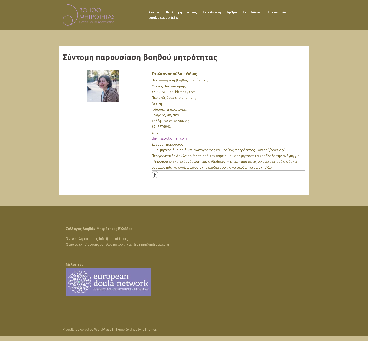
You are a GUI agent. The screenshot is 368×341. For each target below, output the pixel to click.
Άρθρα (232, 12)
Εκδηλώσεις (252, 12)
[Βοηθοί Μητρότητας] (88, 14)
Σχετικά (154, 12)
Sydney (131, 329)
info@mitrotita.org (113, 239)
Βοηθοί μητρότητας (181, 12)
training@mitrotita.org (151, 244)
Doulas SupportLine (164, 17)
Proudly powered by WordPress (87, 329)
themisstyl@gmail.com (169, 138)
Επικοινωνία (276, 12)
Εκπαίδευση (212, 12)
